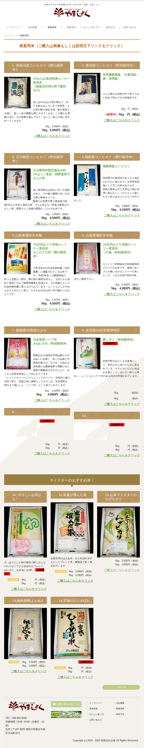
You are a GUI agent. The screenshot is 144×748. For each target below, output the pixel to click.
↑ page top (121, 687)
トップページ (13, 27)
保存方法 (110, 27)
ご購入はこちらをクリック (52, 135)
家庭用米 (52, 27)
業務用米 (71, 27)
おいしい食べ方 (91, 27)
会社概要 (32, 27)
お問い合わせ (129, 27)
